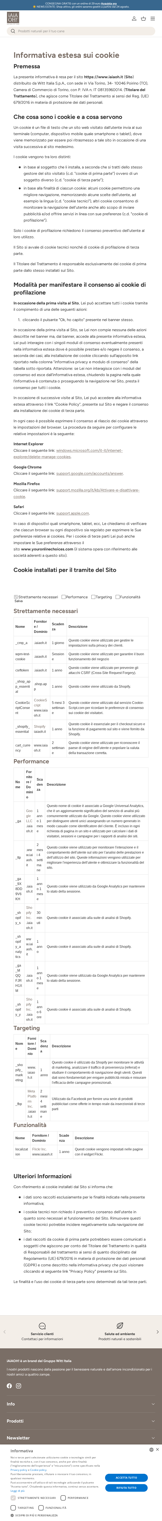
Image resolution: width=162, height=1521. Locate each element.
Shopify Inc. (29, 913)
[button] (143, 18)
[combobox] (81, 31)
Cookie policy (38, 1470)
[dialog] (81, 1482)
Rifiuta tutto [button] (126, 1488)
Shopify (39, 726)
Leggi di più (18, 1491)
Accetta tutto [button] (126, 1477)
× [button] (157, 1449)
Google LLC (29, 816)
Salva (19, 601)
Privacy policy (19, 1470)
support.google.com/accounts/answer (89, 473)
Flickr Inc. (39, 1149)
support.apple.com (72, 513)
